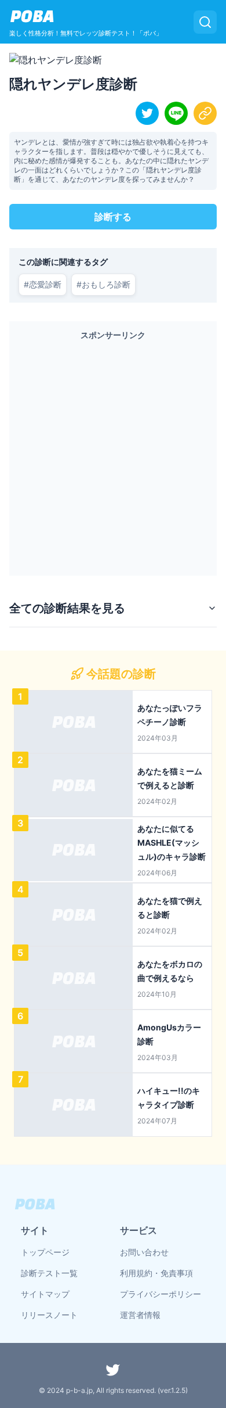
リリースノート (49, 1315)
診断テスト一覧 (49, 1273)
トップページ (45, 1252)
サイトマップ (45, 1294)
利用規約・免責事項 (156, 1273)
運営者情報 (140, 1315)
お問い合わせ (144, 1252)
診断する (113, 216)
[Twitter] (113, 1370)
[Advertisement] (113, 455)
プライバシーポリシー (160, 1294)
